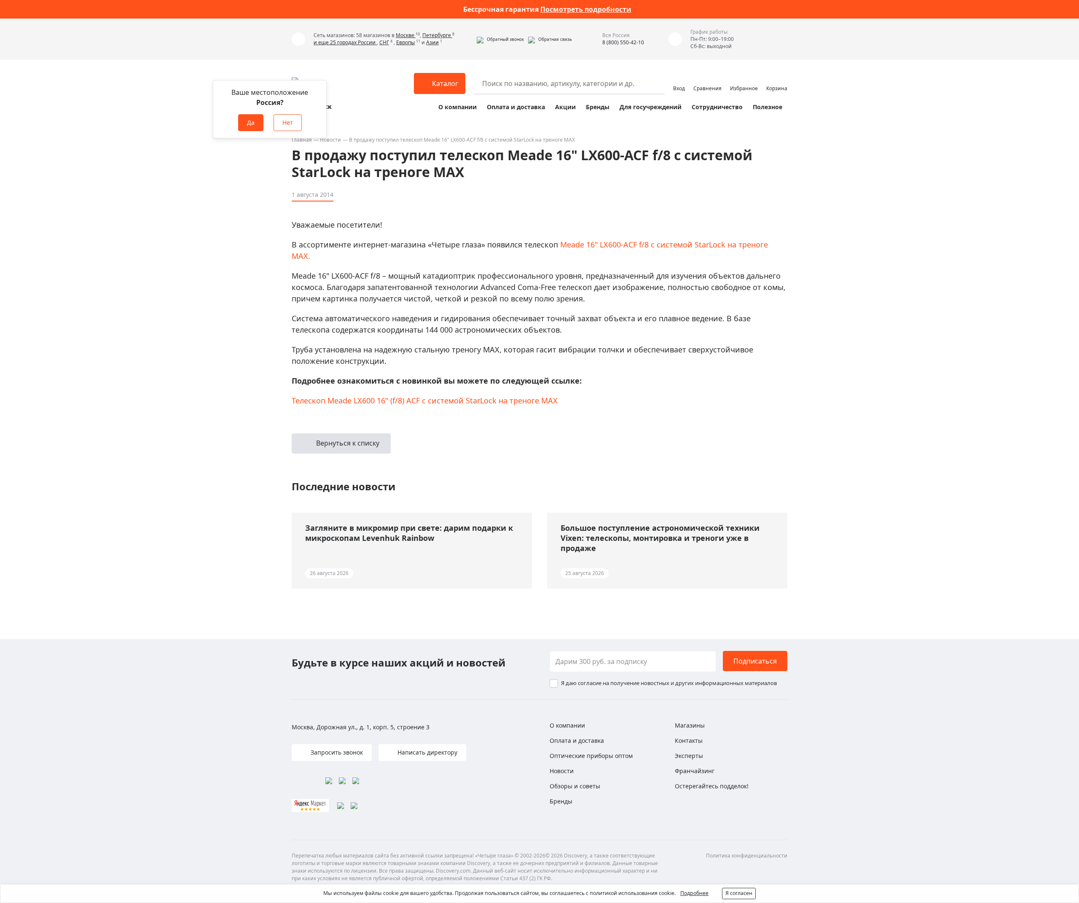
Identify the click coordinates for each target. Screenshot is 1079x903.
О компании (457, 107)
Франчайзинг (694, 771)
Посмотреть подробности (585, 9)
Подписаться (755, 661)
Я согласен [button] (738, 893)
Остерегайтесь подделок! (712, 786)
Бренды (597, 107)
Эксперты (689, 756)
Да (251, 122)
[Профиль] (679, 80)
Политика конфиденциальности (746, 855)
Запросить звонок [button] (336, 752)
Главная (302, 139)
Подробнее (694, 893)
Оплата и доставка (516, 107)
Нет (287, 122)
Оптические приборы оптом (591, 756)
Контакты (689, 740)
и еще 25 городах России (345, 42)
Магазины (690, 725)
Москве (406, 35)
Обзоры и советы (575, 786)
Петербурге (437, 35)
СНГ (384, 42)
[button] (500, 39)
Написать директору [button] (426, 752)
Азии (432, 42)
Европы (405, 42)
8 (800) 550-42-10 (623, 42)
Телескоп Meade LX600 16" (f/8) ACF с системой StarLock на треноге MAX (425, 400)
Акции (565, 107)
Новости (330, 139)
